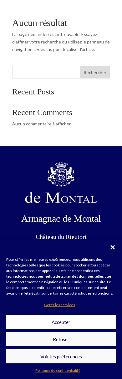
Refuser (61, 339)
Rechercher (95, 72)
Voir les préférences (61, 356)
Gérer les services (59, 304)
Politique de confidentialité (57, 370)
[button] (112, 247)
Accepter (61, 322)
